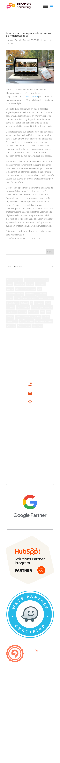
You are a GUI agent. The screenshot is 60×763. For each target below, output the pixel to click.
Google (17, 298)
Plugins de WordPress (30, 457)
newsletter (11, 312)
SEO (48, 312)
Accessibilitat (12, 280)
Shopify (10, 316)
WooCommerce (24, 326)
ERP (39, 289)
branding (43, 280)
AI (21, 280)
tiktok (37, 316)
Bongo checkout (31, 280)
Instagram (39, 303)
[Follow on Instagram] (33, 717)
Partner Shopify (30, 448)
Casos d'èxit (19, 284)
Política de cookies (14, 683)
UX (21, 321)
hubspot (24, 303)
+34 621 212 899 (30, 387)
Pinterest (22, 312)
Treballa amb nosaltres (30, 466)
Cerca (49, 251)
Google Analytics (45, 298)
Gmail (9, 298)
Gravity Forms (12, 303)
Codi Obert (40, 284)
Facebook (30, 293)
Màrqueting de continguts (42, 307)
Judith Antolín (32, 96)
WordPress (37, 326)
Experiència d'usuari (15, 293)
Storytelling (27, 316)
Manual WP (30, 453)
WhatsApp (29, 321)
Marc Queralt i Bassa (19, 40)
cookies (10, 289)
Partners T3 (30, 430)
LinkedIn (10, 307)
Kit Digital (30, 426)
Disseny (19, 289)
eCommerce (30, 289)
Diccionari (30, 462)
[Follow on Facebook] (21, 717)
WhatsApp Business (44, 321)
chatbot (30, 284)
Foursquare (41, 293)
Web (46, 40)
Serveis (30, 422)
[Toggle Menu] (45, 6)
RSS (42, 312)
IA (31, 303)
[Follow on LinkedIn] (38, 717)
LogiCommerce (23, 307)
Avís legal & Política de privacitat (20, 679)
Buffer (9, 284)
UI (16, 321)
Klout (48, 303)
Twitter (10, 321)
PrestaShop (33, 312)
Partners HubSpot (30, 440)
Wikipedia (11, 326)
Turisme (46, 316)
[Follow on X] (27, 717)
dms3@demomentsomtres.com (30, 396)
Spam (18, 316)
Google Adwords (29, 298)
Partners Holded (30, 435)
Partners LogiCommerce (30, 444)
